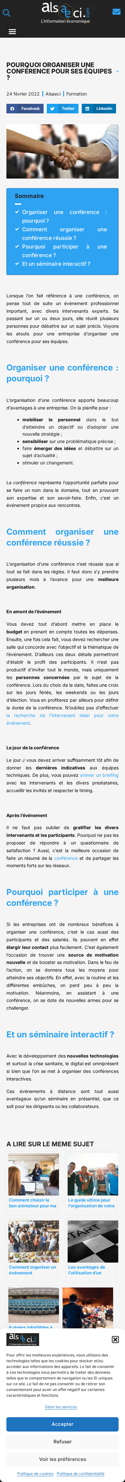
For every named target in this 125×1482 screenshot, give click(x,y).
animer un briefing (99, 775)
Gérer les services (61, 1406)
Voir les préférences (62, 1459)
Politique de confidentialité (80, 1473)
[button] (115, 1339)
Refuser (63, 1442)
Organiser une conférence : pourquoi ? (64, 216)
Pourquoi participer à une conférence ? (64, 250)
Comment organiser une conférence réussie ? (64, 233)
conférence (66, 858)
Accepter (62, 1424)
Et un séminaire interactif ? (56, 264)
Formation (76, 93)
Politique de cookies (35, 1473)
